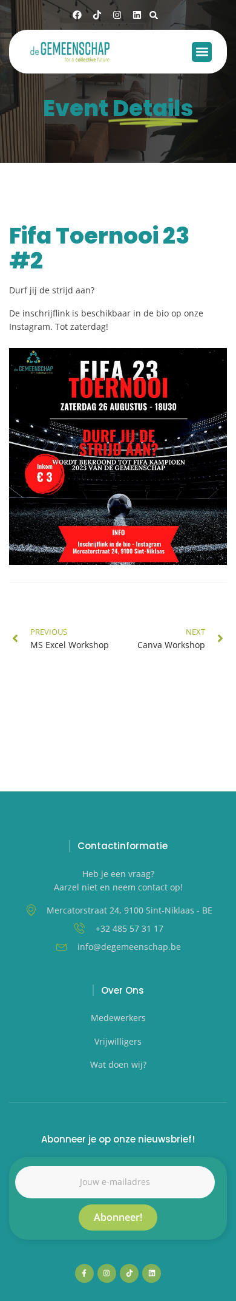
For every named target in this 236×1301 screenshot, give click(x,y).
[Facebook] (77, 14)
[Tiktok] (97, 14)
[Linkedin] (137, 14)
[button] (154, 15)
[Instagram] (117, 14)
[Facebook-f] (84, 1273)
